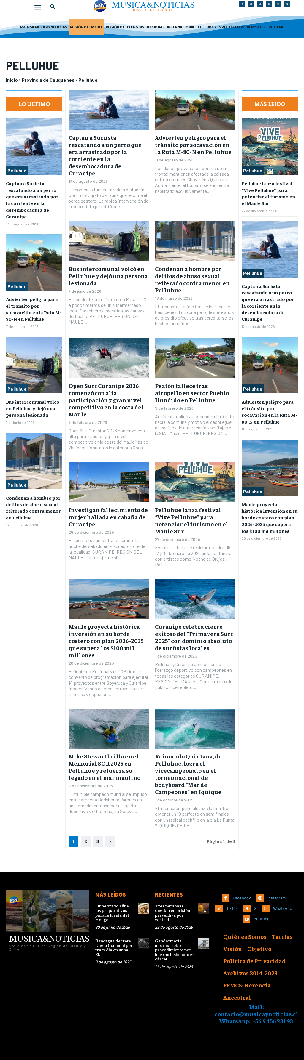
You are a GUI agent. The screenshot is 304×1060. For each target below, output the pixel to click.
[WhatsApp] (278, 4)
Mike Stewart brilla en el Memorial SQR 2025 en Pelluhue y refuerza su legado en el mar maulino (104, 766)
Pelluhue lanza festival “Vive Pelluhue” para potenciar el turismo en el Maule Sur (191, 520)
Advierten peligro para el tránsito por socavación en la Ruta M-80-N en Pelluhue (193, 144)
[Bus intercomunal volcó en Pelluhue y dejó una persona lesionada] (34, 365)
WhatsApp (282, 908)
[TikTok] (260, 4)
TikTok (232, 908)
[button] (53, 7)
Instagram (276, 898)
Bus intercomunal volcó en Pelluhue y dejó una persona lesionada (32, 408)
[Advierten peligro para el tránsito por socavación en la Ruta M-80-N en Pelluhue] (34, 262)
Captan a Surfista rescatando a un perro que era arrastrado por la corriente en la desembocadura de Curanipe (32, 199)
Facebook (242, 898)
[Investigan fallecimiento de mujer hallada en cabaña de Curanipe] (109, 482)
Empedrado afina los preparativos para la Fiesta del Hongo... (112, 913)
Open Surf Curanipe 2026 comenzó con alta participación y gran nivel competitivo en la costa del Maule (106, 400)
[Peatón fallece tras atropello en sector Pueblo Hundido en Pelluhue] (195, 358)
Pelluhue (17, 170)
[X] (269, 4)
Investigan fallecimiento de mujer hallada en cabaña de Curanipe (108, 516)
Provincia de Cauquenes (48, 80)
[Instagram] (251, 4)
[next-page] (110, 841)
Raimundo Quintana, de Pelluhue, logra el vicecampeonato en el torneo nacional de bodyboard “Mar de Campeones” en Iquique (188, 773)
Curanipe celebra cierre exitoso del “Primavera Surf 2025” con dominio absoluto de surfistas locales (194, 637)
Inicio (12, 80)
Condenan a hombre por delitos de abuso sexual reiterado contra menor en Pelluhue (33, 507)
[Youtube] (287, 4)
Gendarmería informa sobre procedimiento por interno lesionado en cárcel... (175, 950)
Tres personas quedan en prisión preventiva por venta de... (172, 913)
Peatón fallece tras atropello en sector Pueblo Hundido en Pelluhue (192, 392)
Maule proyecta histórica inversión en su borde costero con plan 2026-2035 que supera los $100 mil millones (106, 640)
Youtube (262, 918)
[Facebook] (242, 4)
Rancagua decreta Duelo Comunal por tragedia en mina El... (114, 948)
